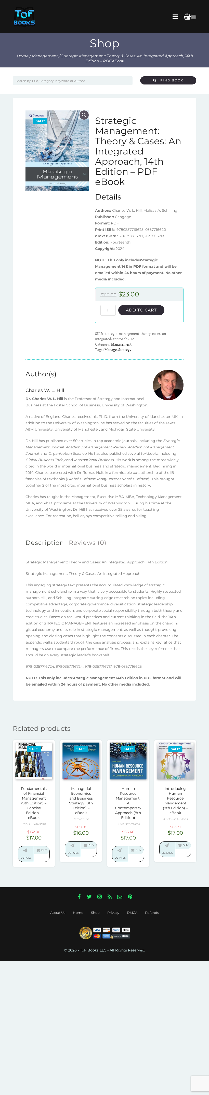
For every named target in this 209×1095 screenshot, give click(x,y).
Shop (95, 913)
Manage (110, 349)
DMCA (132, 913)
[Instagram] (99, 897)
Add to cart (141, 310)
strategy (124, 349)
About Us (57, 913)
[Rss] (109, 897)
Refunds (152, 913)
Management (45, 55)
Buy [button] (44, 850)
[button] (84, 115)
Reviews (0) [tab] (88, 542)
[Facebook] (79, 897)
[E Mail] (119, 897)
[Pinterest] (130, 897)
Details (25, 857)
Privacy (113, 913)
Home (22, 55)
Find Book (170, 80)
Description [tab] (44, 542)
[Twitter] (89, 897)
